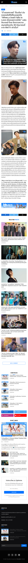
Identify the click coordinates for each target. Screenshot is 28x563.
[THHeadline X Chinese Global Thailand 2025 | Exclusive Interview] (4, 377)
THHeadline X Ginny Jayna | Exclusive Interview (16, 390)
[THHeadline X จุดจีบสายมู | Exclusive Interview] (4, 398)
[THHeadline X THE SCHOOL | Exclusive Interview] (4, 405)
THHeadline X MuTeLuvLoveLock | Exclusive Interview (18, 383)
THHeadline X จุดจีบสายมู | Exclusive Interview (18, 397)
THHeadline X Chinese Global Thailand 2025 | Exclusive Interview (18, 376)
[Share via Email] (22, 34)
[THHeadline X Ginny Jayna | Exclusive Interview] (4, 391)
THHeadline (18, 559)
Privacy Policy (12, 497)
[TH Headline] (14, 2)
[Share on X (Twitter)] (14, 34)
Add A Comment (14, 363)
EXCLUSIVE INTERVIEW (7, 435)
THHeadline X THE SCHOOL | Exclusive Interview (16, 404)
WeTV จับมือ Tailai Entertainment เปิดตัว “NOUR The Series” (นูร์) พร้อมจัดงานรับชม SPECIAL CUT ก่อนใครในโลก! (13, 239)
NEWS (3, 9)
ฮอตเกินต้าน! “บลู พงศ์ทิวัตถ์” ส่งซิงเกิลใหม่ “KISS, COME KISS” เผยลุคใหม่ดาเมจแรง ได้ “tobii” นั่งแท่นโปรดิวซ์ (14, 285)
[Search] (26, 2)
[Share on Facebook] (5, 34)
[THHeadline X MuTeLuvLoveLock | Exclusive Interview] (4, 384)
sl (5, 31)
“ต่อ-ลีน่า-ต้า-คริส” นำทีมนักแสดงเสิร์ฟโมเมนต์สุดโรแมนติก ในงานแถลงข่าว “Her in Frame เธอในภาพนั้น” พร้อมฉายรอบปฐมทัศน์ (13, 332)
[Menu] (2, 2)
